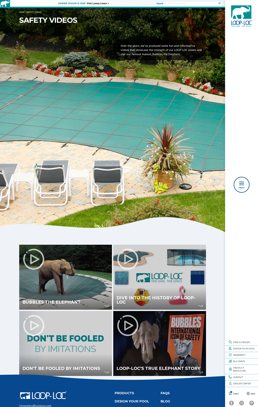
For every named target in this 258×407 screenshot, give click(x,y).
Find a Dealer (241, 342)
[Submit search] (219, 3)
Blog (165, 401)
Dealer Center (242, 383)
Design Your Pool (244, 348)
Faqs (165, 393)
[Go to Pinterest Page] (251, 403)
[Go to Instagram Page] (241, 403)
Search (160, 3)
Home (22, 12)
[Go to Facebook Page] (231, 403)
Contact (238, 377)
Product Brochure (239, 369)
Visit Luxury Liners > (98, 3)
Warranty (239, 355)
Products (124, 393)
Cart (235, 393)
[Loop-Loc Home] (5, 3)
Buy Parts (239, 361)
